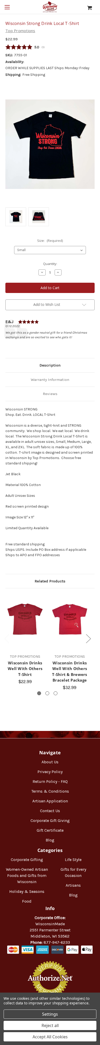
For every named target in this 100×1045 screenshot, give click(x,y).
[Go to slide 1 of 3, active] (39, 693)
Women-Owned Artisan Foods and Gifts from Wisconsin (27, 875)
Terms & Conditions (50, 791)
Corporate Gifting (27, 859)
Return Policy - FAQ (50, 781)
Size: (50, 240)
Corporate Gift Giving (50, 820)
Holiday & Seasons (26, 891)
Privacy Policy (50, 771)
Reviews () (50, 47)
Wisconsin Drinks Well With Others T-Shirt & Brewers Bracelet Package (69, 671)
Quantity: (50, 263)
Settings (50, 1014)
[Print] (25, 346)
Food (27, 901)
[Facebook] (8, 346)
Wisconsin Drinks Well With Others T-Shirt (25, 668)
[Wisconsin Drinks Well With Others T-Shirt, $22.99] (25, 619)
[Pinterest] (34, 346)
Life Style (73, 859)
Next (88, 638)
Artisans (73, 885)
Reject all (50, 1025)
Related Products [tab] (50, 581)
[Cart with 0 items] (92, 8)
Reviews (50, 393)
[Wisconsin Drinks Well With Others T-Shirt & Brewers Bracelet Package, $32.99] (69, 619)
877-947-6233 (57, 942)
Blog (50, 840)
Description (50, 365)
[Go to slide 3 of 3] (55, 693)
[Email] (16, 346)
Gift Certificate (50, 830)
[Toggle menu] (7, 7)
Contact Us (50, 810)
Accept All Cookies (50, 1037)
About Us (50, 761)
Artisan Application (50, 801)
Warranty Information (50, 379)
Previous (7, 638)
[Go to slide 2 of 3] (47, 693)
